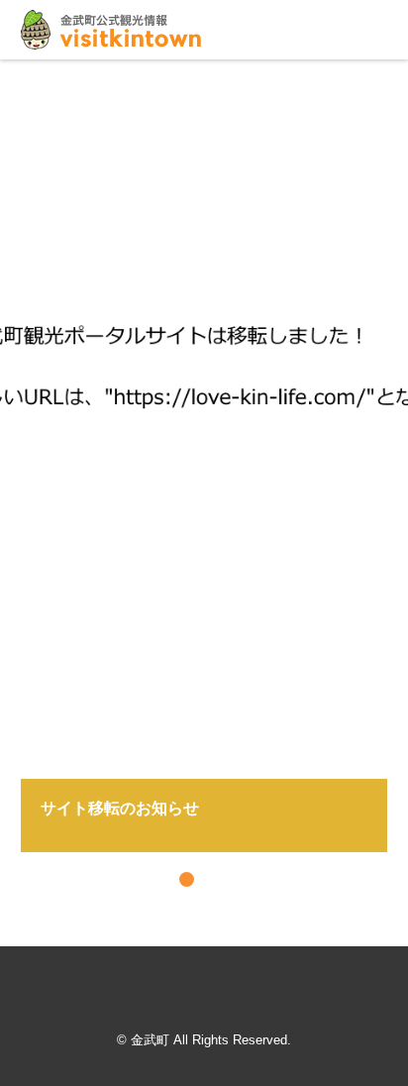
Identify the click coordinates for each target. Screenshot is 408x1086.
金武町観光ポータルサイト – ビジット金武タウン (111, 30)
